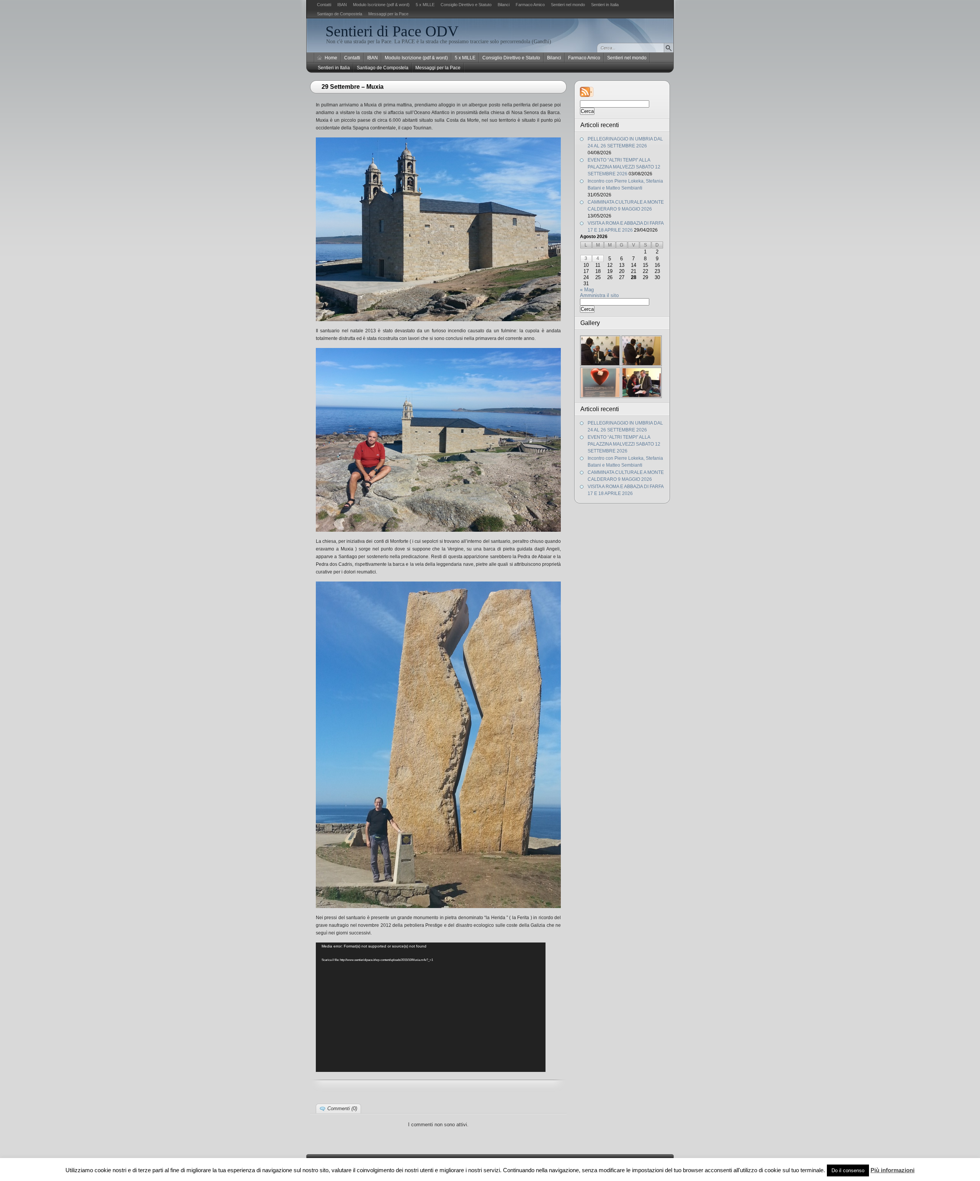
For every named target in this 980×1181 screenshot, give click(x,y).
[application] (431, 1007)
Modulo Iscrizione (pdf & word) (381, 4)
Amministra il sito (599, 295)
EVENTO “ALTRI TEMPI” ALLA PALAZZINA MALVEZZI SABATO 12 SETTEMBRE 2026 (624, 166)
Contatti (324, 4)
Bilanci (504, 4)
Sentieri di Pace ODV (392, 31)
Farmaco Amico (530, 4)
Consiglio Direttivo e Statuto (466, 4)
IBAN (342, 4)
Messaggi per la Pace (388, 13)
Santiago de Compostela (339, 13)
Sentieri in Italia (605, 4)
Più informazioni (893, 1170)
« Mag (587, 289)
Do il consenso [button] (847, 1170)
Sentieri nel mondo (568, 4)
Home (331, 57)
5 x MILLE (425, 4)
